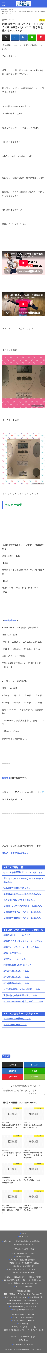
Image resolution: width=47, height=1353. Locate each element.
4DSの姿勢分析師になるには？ (23, 1309)
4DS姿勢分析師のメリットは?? (23, 1314)
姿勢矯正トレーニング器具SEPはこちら (22, 893)
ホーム (23, 1233)
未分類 (7, 1056)
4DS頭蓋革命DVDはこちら (16, 983)
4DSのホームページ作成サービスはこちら (23, 1001)
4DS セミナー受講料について (32, 1280)
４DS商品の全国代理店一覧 (23, 1244)
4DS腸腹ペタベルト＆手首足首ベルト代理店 (23, 1263)
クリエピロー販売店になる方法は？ (22, 1260)
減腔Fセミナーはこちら (15, 959)
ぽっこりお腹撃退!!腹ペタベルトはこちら (23, 872)
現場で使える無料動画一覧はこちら (20, 995)
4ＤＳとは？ (23, 1236)
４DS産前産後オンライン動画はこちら (22, 989)
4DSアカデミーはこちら (15, 1024)
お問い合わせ (23, 1340)
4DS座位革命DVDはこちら (16, 977)
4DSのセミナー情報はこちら (17, 1018)
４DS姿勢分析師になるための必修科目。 (23, 1300)
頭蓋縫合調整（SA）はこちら (18, 965)
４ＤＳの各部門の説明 (11, 1280)
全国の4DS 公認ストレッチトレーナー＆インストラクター (23, 1331)
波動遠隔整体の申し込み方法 (23, 1344)
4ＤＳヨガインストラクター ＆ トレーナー (23, 1269)
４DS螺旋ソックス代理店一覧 (23, 1266)
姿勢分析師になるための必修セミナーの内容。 (23, 1303)
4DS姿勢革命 (22, 1349)
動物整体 (6, 778)
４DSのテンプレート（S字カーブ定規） (27, 1277)
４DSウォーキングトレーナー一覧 (24, 1327)
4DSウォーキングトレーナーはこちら (21, 947)
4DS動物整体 (10, 620)
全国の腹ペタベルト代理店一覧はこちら (22, 912)
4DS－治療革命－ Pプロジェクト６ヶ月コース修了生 (23, 1294)
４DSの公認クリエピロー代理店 (23, 1249)
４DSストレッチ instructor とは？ (23, 1337)
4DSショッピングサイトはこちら (19, 900)
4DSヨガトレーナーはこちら (17, 935)
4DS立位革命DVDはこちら (16, 971)
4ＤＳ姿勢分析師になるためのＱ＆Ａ (23, 1306)
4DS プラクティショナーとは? (23, 1320)
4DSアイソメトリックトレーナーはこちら (23, 941)
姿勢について (8, 1241)
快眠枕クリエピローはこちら (17, 888)
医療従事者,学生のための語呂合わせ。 (29, 1241)
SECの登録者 (23, 1324)
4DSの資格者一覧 (36, 1297)
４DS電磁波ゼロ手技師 (23, 1291)
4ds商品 (7, 1277)
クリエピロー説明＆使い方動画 (23, 1253)
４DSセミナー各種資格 (23, 1286)
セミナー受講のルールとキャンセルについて (23, 1283)
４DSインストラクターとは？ (22, 1317)
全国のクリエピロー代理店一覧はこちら (22, 918)
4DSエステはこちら (13, 953)
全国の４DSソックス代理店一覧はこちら (23, 906)
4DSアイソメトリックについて (15, 1297)
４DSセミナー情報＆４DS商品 (23, 1272)
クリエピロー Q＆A (23, 1257)
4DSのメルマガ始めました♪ (15, 853)
